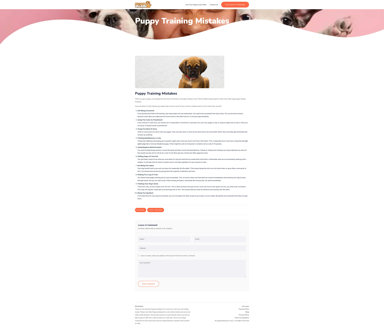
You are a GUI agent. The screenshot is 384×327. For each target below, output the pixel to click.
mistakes (140, 210)
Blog (247, 312)
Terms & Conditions (242, 318)
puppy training (155, 210)
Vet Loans (245, 306)
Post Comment (148, 284)
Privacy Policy (244, 315)
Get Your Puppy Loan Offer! (196, 5)
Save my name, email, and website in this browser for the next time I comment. (168, 256)
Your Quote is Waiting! (235, 5)
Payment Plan (244, 309)
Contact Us (214, 5)
